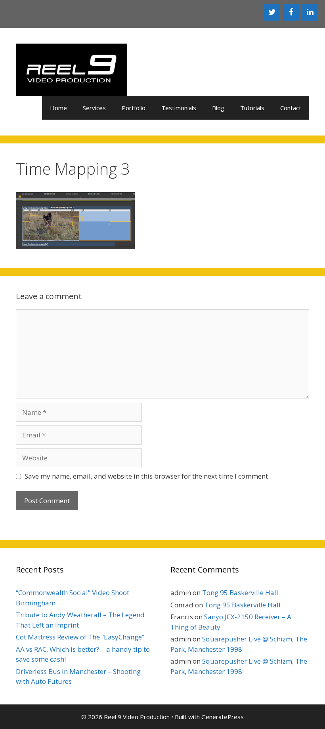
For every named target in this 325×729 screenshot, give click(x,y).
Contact (290, 108)
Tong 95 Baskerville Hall (240, 592)
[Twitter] (272, 12)
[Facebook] (291, 12)
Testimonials (178, 108)
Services (94, 108)
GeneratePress (222, 717)
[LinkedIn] (310, 12)
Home (58, 108)
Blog (218, 108)
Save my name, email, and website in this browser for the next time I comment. (147, 476)
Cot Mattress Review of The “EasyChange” (80, 636)
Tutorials (252, 108)
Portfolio (133, 108)
